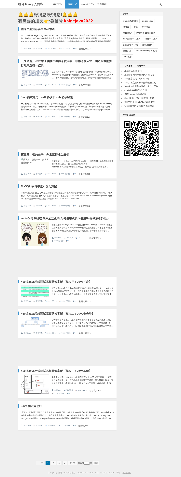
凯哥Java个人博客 (30, 4)
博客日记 (72, 4)
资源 (135, 27)
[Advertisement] (67, 136)
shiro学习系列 (151, 39)
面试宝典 (39, 48)
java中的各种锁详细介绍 (135, 90)
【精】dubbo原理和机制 (135, 94)
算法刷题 (127, 50)
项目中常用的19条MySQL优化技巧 (140, 102)
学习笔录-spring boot (145, 33)
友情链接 (127, 472)
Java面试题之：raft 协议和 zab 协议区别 (47, 97)
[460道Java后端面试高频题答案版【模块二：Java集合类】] (35, 322)
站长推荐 (128, 65)
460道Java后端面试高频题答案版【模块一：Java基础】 (56, 370)
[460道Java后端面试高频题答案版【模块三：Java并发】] (35, 291)
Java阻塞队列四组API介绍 (136, 78)
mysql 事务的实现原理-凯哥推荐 (139, 106)
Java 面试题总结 (31, 406)
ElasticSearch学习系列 (146, 50)
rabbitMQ (127, 33)
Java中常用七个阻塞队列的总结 (139, 75)
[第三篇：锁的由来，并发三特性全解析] (35, 161)
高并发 (126, 27)
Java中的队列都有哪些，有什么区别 (141, 86)
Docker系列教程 (130, 21)
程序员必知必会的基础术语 (38, 29)
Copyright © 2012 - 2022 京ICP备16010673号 (98, 472)
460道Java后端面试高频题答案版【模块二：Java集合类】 (58, 313)
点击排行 (141, 65)
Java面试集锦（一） (133, 71)
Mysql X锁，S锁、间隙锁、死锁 (139, 98)
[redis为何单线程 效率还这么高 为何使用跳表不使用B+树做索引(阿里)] (35, 236)
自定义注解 (147, 44)
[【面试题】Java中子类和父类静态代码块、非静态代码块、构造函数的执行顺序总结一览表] (35, 74)
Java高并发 (87, 4)
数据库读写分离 (130, 44)
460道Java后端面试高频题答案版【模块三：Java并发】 (56, 281)
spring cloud (147, 21)
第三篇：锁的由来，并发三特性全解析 (45, 154)
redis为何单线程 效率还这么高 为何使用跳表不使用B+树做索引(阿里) (65, 218)
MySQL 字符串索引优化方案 (39, 186)
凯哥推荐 (101, 4)
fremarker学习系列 (132, 39)
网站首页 (57, 4)
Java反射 (127, 56)
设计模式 (146, 27)
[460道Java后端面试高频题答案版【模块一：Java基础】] (35, 384)
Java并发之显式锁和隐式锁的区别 (140, 82)
